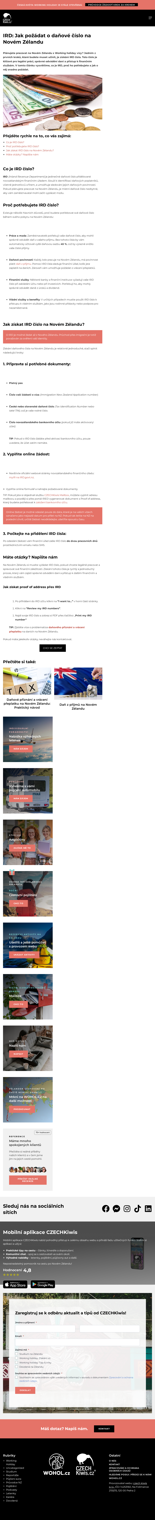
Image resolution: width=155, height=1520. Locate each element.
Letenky (11, 1493)
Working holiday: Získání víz (35, 1358)
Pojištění (11, 1486)
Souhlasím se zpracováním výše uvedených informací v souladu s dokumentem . (76, 1379)
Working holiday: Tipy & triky (35, 1362)
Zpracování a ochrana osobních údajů (124, 1469)
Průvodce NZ (14, 1482)
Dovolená (12, 1500)
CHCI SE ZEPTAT (52, 648)
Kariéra (10, 1497)
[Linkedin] (148, 1208)
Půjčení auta (13, 1478)
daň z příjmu (23, 263)
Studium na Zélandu (31, 1354)
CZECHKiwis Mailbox (56, 495)
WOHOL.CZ (115, 1478)
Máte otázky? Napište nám (22, 154)
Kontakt (114, 1464)
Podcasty (11, 1489)
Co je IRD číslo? (15, 142)
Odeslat (25, 1390)
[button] (150, 18)
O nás (112, 1460)
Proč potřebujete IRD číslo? (22, 146)
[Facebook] (106, 1208)
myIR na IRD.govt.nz (21, 477)
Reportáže (12, 1475)
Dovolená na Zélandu (31, 1366)
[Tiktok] (137, 1208)
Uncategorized (15, 1468)
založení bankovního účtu (51, 502)
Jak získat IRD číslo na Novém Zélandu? (30, 150)
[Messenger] (116, 1208)
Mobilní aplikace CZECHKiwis (40, 1232)
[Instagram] (127, 1208)
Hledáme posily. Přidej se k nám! (130, 1474)
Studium (11, 1471)
